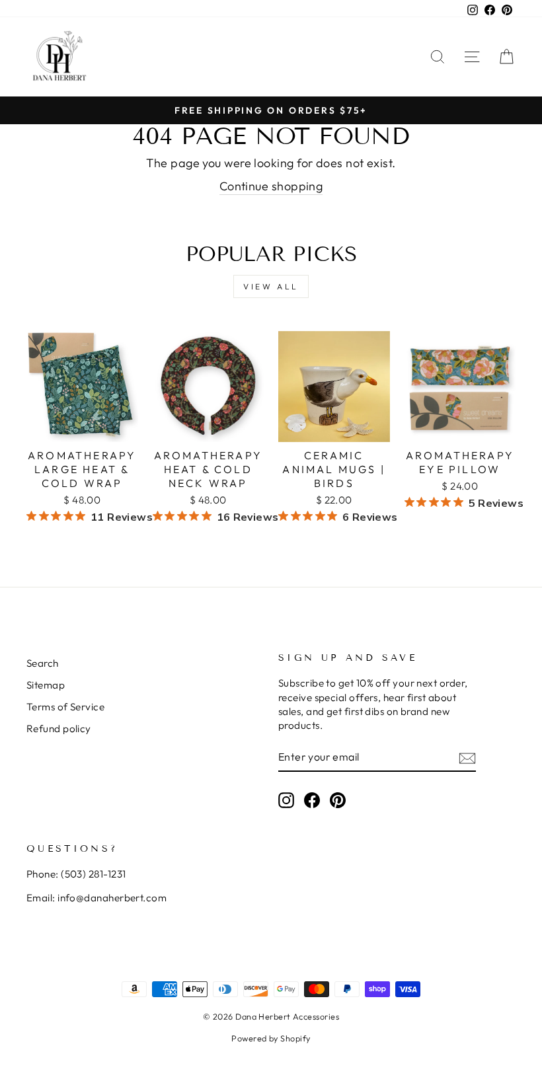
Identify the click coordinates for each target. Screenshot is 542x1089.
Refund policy (58, 728)
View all (271, 286)
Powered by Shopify (270, 1038)
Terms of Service (65, 706)
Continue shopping (271, 186)
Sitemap (45, 685)
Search (42, 663)
